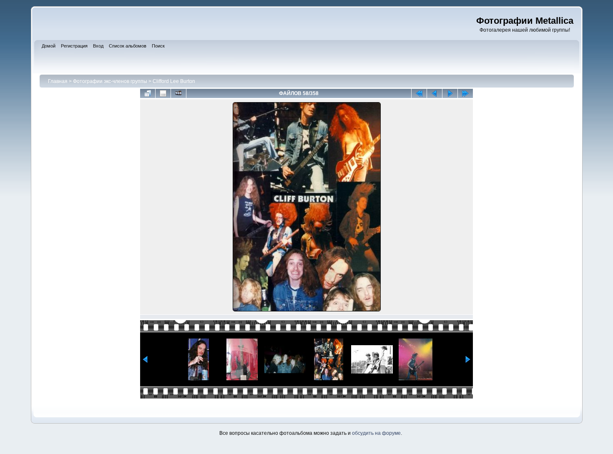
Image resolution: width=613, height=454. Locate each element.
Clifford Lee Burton (174, 81)
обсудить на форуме (376, 433)
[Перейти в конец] (465, 93)
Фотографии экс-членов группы (110, 81)
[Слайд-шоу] (178, 93)
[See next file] (449, 93)
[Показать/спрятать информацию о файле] (163, 93)
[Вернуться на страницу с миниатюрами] (147, 93)
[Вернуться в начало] (419, 93)
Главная (58, 81)
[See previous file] (434, 93)
